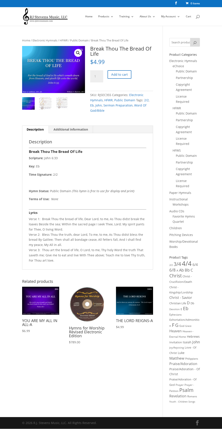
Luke (181, 353)
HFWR (64, 40)
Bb (187, 270)
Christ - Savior (180, 297)
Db (192, 303)
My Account (168, 16)
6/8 (172, 270)
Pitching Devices (181, 235)
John (98, 105)
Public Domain (79, 40)
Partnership (184, 78)
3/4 (177, 264)
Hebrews (193, 336)
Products (103, 16)
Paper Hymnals (180, 193)
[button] (78, 53)
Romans (192, 396)
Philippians (191, 358)
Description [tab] (35, 129)
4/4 (187, 263)
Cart (188, 16)
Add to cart (119, 74)
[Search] (195, 42)
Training (124, 16)
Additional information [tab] (71, 129)
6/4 (195, 264)
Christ (175, 276)
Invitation (175, 342)
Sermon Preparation (118, 105)
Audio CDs (176, 211)
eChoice (178, 66)
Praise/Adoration (183, 363)
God (181, 326)
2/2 (146, 100)
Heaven (175, 331)
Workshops (181, 204)
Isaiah (187, 342)
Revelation (177, 396)
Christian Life (177, 303)
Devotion (174, 309)
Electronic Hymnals (45, 40)
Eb (92, 105)
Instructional (178, 199)
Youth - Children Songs (182, 401)
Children (175, 228)
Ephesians (175, 314)
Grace (188, 325)
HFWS (177, 150)
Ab (181, 270)
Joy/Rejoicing (176, 347)
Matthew (176, 358)
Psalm (186, 389)
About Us (145, 16)
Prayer (180, 385)
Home (89, 16)
